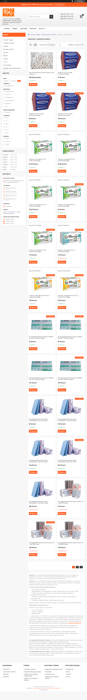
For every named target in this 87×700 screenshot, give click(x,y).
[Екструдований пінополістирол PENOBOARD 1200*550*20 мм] (42, 407)
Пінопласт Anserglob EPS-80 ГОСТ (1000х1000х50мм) (39, 296)
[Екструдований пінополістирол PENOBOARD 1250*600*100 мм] (42, 489)
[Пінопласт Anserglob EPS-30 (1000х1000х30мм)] (71, 147)
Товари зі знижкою (8, 43)
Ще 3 (6, 133)
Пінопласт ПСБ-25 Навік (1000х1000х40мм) (65, 73)
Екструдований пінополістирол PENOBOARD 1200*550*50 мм (67, 461)
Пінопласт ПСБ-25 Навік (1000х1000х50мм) (36, 114)
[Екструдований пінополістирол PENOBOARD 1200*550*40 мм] (42, 448)
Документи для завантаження (12, 68)
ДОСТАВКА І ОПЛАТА (9, 672)
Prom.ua (52, 686)
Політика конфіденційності (54, 688)
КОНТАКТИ (6, 669)
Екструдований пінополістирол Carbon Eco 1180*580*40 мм (70, 543)
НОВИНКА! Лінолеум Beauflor (32, 672)
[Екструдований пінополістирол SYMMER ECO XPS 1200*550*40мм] (42, 366)
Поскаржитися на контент (39, 688)
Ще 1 (6, 106)
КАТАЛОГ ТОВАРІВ (29, 669)
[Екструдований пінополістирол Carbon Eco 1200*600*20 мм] (71, 489)
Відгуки (5, 55)
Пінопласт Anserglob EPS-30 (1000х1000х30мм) (66, 159)
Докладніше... (59, 4)
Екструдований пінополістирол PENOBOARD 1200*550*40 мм (38, 461)
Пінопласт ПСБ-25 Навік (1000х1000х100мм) (65, 114)
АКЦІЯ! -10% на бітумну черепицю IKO (31, 675)
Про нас (41, 28)
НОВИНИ (6, 677)
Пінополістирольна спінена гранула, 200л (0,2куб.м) (41, 73)
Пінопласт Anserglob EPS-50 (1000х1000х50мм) (66, 250)
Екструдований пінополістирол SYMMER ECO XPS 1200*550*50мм (70, 378)
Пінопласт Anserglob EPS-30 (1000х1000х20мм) (37, 159)
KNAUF (68, 672)
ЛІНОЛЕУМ (48, 672)
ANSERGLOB (69, 669)
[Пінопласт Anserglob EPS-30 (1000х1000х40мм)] (42, 192)
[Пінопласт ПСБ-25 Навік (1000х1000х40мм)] (71, 60)
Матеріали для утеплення (48, 34)
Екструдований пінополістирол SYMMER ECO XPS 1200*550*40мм (41, 378)
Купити (34, 84)
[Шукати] (51, 17)
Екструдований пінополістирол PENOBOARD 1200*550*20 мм (38, 419)
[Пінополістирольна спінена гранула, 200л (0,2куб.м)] (42, 60)
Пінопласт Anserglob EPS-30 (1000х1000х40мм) (37, 205)
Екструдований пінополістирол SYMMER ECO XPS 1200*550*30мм (70, 337)
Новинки (5, 46)
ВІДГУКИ (6, 674)
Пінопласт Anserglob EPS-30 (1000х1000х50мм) (66, 205)
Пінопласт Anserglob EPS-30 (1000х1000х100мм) (37, 250)
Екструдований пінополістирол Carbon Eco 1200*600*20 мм (70, 502)
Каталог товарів (35, 34)
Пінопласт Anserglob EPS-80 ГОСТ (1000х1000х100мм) (68, 296)
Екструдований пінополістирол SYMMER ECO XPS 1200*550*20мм (41, 337)
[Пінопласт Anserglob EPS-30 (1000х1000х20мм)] (42, 147)
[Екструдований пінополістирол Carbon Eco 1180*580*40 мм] (71, 530)
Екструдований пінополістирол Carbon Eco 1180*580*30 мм (42, 543)
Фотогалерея (7, 65)
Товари (14, 28)
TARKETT (68, 674)
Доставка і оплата (8, 49)
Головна (6, 28)
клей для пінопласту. (74, 623)
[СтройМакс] (8, 12)
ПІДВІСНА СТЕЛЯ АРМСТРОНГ (54, 669)
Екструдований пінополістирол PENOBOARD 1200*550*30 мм (67, 419)
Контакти (33, 28)
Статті (5, 62)
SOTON (68, 677)
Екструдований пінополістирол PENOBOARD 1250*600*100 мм (38, 502)
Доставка (24, 28)
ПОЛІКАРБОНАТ (49, 674)
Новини (5, 59)
